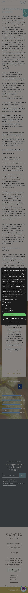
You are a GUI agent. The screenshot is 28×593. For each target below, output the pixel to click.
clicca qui (15, 296)
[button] (14, 322)
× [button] (24, 270)
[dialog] (14, 296)
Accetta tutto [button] (14, 315)
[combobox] (23, 270)
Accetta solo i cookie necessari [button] (14, 318)
